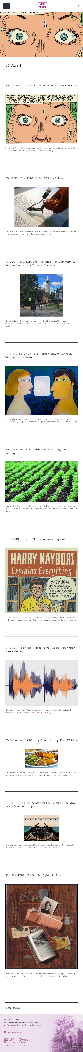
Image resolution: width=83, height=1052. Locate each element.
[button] (6, 6)
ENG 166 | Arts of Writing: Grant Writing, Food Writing (41, 740)
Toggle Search (77, 6)
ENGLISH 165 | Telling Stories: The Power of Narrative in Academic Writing (40, 805)
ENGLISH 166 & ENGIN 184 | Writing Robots (34, 178)
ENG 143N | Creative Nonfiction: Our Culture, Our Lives (41, 85)
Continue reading (45, 151)
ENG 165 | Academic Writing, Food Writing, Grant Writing (37, 451)
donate (39, 1025)
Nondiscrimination (17, 1046)
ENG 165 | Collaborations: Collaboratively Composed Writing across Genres (39, 356)
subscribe (30, 1025)
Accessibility (7, 1046)
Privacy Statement (28, 1046)
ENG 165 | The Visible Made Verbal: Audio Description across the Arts (40, 650)
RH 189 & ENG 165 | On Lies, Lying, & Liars (33, 875)
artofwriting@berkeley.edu (14, 1025)
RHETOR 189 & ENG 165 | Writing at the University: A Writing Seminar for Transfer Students (40, 263)
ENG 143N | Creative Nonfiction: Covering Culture (37, 539)
